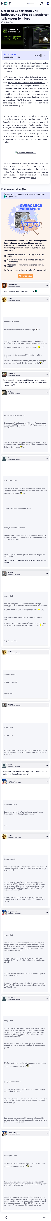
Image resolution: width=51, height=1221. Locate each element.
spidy (10, 298)
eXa (9, 457)
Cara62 (10, 573)
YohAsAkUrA (12, 284)
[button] (47, 3)
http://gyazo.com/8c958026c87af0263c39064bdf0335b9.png (25, 561)
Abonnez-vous (25, 276)
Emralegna (11, 765)
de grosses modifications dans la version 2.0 (26, 82)
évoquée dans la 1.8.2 (13, 122)
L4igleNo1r (11, 373)
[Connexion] (41, 3)
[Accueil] (6, 3)
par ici (33, 177)
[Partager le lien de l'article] (6, 1217)
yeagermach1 (12, 781)
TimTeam (11, 392)
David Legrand (10, 54)
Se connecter (12, 197)
